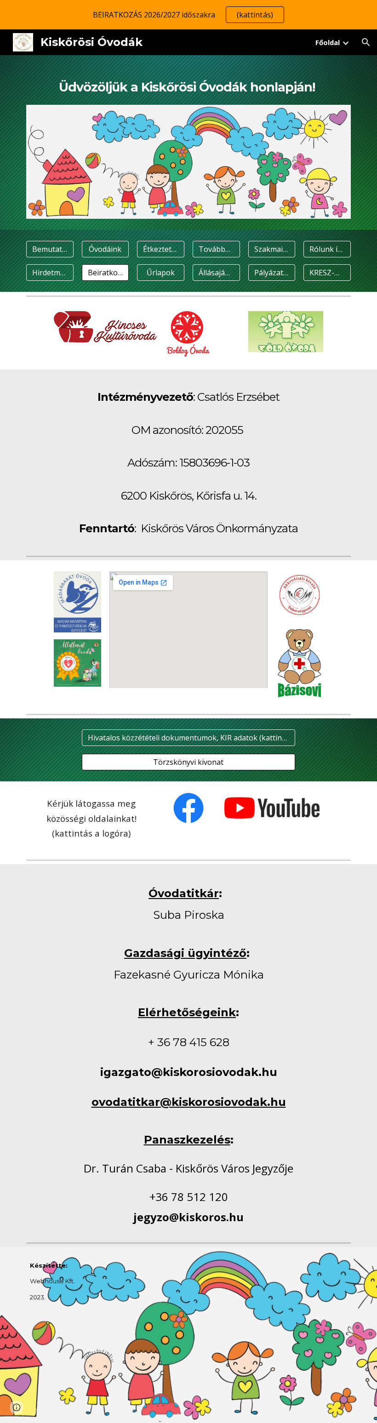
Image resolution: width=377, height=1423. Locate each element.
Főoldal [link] (327, 42)
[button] (366, 42)
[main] (188, 85)
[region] (188, 14)
